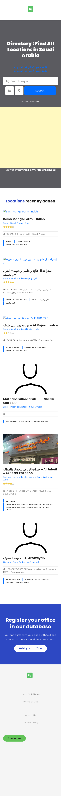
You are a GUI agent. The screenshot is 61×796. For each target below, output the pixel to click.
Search (40, 90)
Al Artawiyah (13, 579)
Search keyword (7, 81)
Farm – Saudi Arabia (16, 244)
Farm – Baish (23, 241)
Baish (8, 241)
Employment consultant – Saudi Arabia (27, 421)
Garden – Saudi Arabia (17, 582)
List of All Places (30, 694)
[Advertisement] (30, 137)
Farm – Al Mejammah (35, 347)
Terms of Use (30, 701)
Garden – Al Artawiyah (37, 579)
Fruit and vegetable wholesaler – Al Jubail (29, 504)
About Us (30, 715)
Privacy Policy (30, 722)
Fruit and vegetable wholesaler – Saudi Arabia (27, 508)
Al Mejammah (12, 347)
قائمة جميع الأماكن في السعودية (30, 67)
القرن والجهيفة (10, 303)
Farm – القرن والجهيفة (40, 300)
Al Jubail (10, 501)
